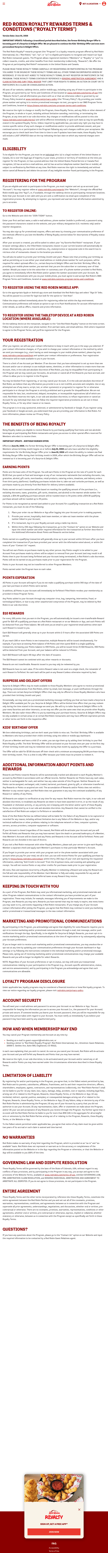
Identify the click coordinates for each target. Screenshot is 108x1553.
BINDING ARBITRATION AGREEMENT (79, 78)
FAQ (54, 1543)
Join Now (54, 1532)
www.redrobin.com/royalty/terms (19, 119)
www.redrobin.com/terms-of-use (82, 92)
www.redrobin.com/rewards (51, 189)
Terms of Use (54, 1551)
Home (54, 3)
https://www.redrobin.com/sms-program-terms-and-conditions (56, 105)
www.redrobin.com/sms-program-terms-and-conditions (68, 279)
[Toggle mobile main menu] (4, 3)
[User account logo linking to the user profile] (104, 3)
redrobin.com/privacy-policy (70, 990)
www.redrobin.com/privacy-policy (41, 99)
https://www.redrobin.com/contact (27, 858)
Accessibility (54, 1548)
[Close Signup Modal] (79, 1510)
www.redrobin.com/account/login (18, 355)
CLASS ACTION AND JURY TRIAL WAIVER (22, 81)
